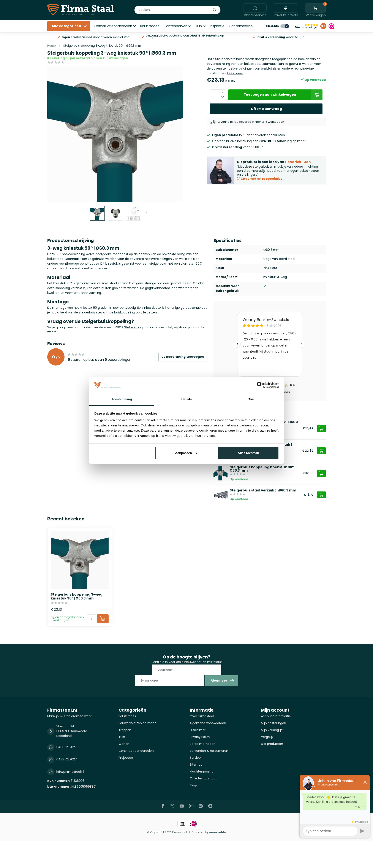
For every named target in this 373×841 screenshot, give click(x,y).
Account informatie (276, 716)
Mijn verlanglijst (272, 730)
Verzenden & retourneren (209, 751)
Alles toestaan (248, 453)
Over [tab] (251, 399)
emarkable (217, 832)
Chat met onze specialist (261, 178)
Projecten (126, 757)
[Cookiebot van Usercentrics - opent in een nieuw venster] (260, 385)
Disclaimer (197, 730)
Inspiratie (217, 26)
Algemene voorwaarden (208, 723)
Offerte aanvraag (266, 109)
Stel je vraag (133, 327)
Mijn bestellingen (273, 723)
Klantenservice (241, 26)
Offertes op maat (203, 778)
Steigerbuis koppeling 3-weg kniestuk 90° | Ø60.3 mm (102, 46)
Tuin (198, 26)
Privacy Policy (200, 737)
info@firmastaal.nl (70, 771)
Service (195, 757)
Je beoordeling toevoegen (183, 357)
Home (51, 46)
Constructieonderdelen (113, 26)
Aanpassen (183, 453)
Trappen (125, 730)
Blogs (194, 785)
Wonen (124, 744)
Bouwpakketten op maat (137, 723)
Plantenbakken (175, 26)
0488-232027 (66, 747)
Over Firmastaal (202, 716)
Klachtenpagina (201, 771)
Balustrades (149, 26)
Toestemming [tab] (121, 399)
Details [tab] (186, 399)
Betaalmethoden (202, 744)
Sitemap (196, 764)
